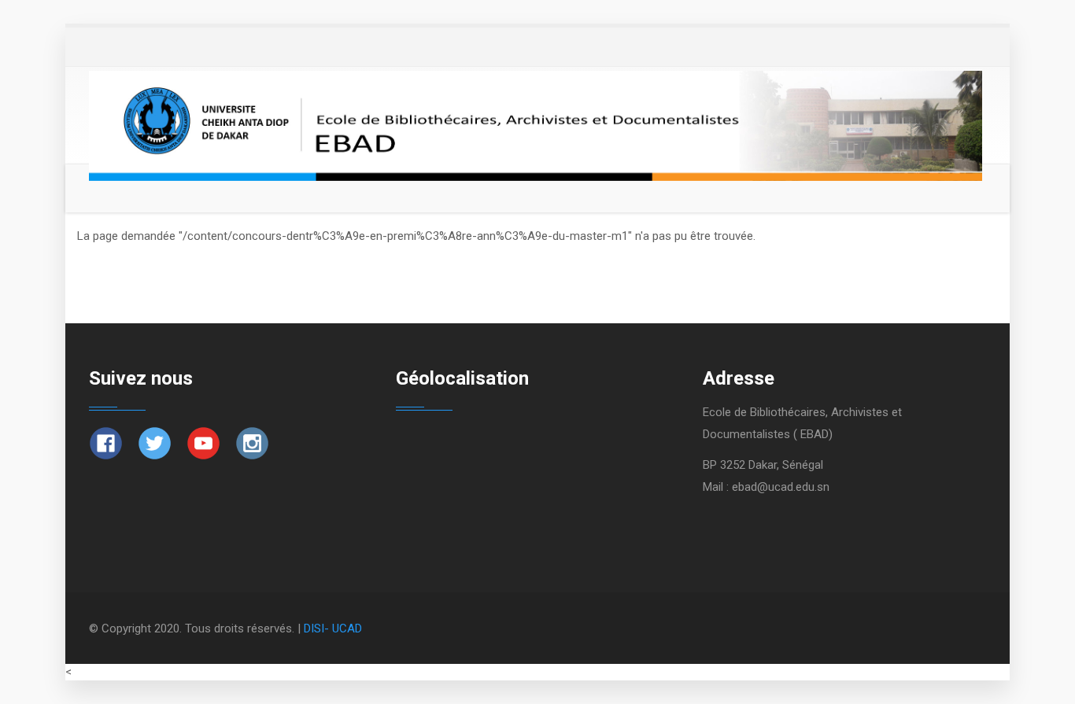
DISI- (318, 628)
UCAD (347, 628)
